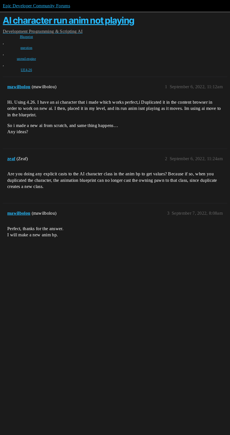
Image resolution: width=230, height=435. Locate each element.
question (26, 48)
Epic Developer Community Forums (36, 5)
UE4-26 (26, 70)
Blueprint (26, 37)
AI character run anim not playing (68, 20)
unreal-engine (26, 59)
